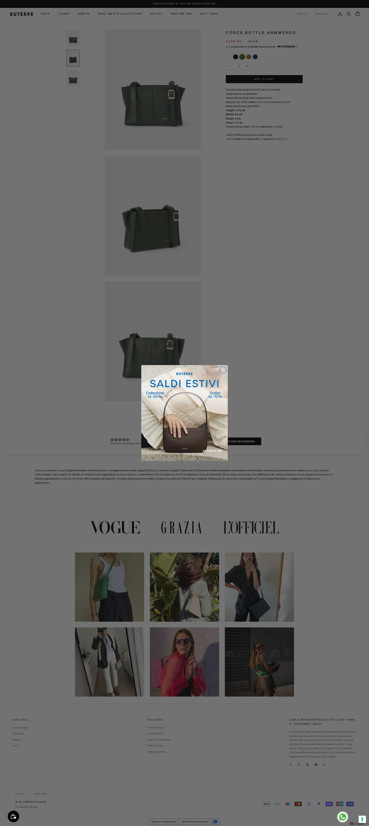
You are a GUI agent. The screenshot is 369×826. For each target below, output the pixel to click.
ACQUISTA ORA (212, 450)
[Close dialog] (222, 370)
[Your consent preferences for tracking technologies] (362, 819)
